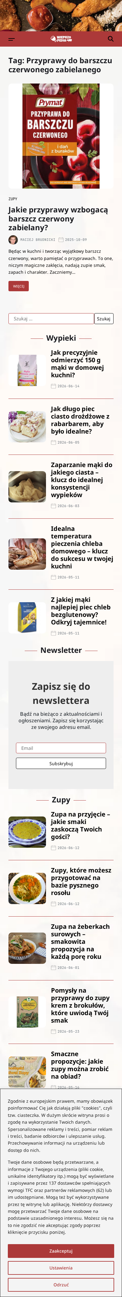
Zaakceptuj (61, 1251)
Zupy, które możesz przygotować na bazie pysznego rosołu (81, 881)
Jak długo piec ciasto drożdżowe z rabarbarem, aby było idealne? (80, 419)
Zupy (12, 198)
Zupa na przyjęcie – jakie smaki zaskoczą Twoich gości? (80, 825)
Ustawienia (61, 1268)
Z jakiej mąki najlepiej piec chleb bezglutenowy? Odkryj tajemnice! (81, 610)
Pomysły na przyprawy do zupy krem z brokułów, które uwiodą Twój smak (80, 1005)
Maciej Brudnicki (37, 239)
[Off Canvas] (11, 39)
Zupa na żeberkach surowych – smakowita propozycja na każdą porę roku (80, 941)
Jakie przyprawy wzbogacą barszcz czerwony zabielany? (58, 218)
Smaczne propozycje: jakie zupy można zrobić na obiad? (80, 1065)
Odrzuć (61, 1285)
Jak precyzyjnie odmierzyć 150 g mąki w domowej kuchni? (77, 363)
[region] (61, 1193)
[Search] (111, 38)
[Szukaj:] (51, 318)
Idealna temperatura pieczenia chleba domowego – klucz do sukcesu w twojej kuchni (82, 547)
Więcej (18, 286)
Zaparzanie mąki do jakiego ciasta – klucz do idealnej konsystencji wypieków (81, 479)
